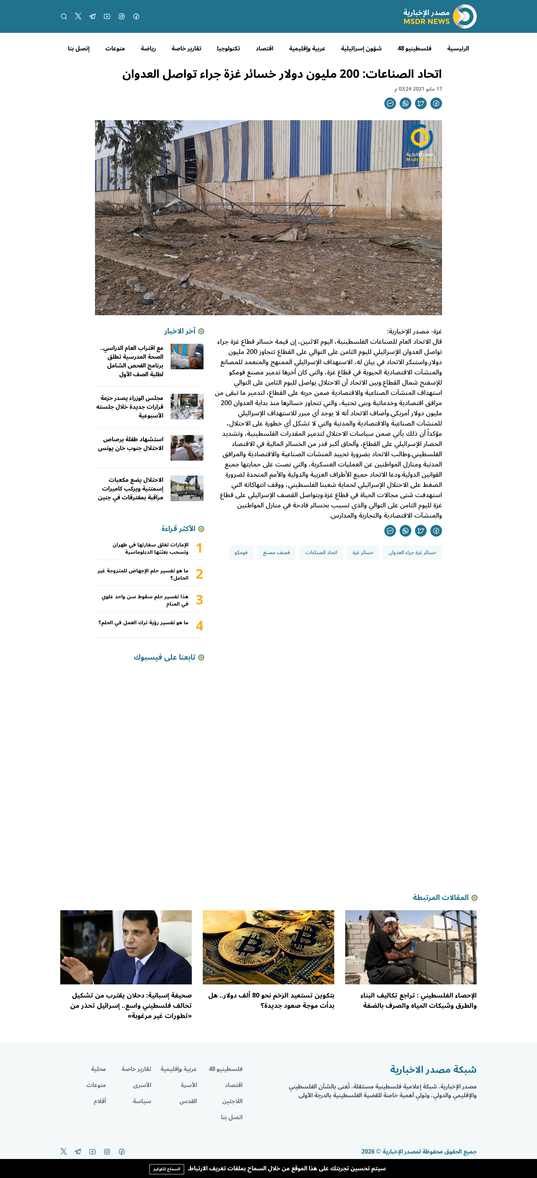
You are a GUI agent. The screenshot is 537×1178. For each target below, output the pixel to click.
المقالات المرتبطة (441, 898)
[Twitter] (78, 16)
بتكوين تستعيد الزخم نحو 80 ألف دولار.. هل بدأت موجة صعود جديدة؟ (271, 1000)
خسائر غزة (363, 552)
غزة (437, 331)
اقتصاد (264, 48)
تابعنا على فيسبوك (164, 657)
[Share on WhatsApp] (405, 103)
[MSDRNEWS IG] (121, 16)
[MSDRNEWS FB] (136, 16)
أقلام (100, 1101)
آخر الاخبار (179, 331)
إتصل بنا (79, 48)
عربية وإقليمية (307, 48)
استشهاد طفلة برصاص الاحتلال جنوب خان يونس (130, 443)
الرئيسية (458, 48)
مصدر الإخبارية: (408, 331)
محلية (98, 1069)
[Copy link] (390, 103)
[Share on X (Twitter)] (421, 103)
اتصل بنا (232, 1117)
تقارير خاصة (186, 48)
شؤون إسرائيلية (361, 48)
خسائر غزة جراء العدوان (412, 552)
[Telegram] (92, 16)
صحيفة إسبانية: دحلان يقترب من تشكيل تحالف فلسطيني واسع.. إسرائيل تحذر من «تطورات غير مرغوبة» (131, 1005)
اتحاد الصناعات (321, 552)
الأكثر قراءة (178, 529)
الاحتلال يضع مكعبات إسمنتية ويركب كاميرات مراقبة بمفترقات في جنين (130, 489)
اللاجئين (232, 1101)
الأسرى (142, 1085)
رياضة (148, 48)
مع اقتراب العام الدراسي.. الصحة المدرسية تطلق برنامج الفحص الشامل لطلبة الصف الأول (131, 361)
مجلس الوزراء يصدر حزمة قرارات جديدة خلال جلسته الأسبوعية (129, 407)
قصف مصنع (276, 552)
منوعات (115, 48)
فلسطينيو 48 (414, 48)
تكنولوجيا (228, 48)
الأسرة (189, 1085)
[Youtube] (107, 16)
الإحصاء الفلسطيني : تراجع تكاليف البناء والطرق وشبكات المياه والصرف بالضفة (419, 1000)
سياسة (142, 1101)
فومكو (241, 552)
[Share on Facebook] (436, 103)
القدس (188, 1101)
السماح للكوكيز (166, 1169)
